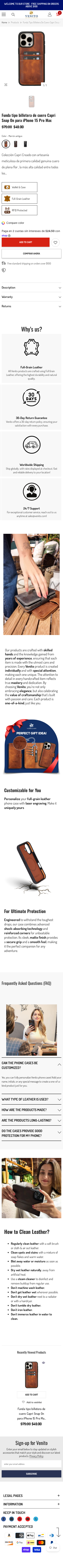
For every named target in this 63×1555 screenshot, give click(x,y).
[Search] (13, 15)
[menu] (4, 14)
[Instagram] (11, 1519)
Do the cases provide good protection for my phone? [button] (22, 1133)
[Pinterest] (19, 1519)
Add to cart (25, 242)
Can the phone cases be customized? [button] (20, 1065)
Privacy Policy (36, 1456)
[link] (31, 358)
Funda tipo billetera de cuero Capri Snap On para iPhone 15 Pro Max (31, 1414)
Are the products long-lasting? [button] (26, 1120)
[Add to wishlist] (55, 242)
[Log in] (50, 14)
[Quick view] (43, 1362)
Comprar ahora (31, 253)
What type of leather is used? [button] (25, 1099)
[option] (31, 58)
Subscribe (31, 1473)
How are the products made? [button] (24, 1109)
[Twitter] (35, 1519)
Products (15, 22)
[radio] (6, 144)
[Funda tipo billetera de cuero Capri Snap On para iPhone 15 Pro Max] (31, 1375)
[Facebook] (3, 1519)
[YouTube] (27, 1519)
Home (4, 22)
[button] (31, 1065)
